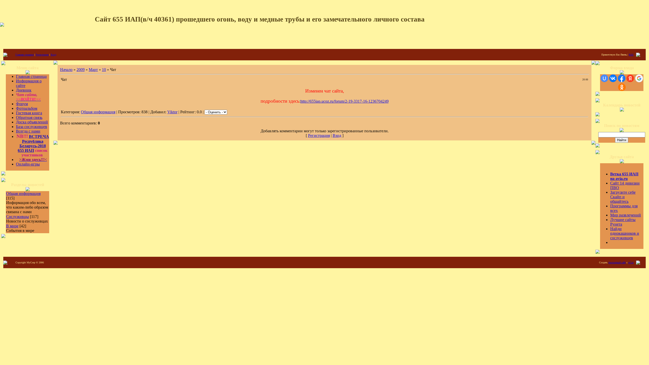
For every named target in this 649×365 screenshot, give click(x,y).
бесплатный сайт (617, 262)
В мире (12, 226)
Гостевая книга (29, 113)
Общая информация (23, 193)
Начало (66, 69)
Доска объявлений (32, 122)
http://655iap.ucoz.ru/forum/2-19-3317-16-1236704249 (344, 101)
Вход (53, 54)
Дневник (23, 90)
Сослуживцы (17, 216)
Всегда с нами (28, 131)
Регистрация (42, 54)
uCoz (631, 262)
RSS (631, 54)
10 (104, 69)
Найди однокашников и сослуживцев (624, 233)
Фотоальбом (26, 108)
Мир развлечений (625, 215)
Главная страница (24, 54)
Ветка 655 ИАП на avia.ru (624, 176)
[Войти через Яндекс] (630, 78)
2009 (81, 69)
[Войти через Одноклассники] (622, 87)
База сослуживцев (31, 126)
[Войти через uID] (604, 78)
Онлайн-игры (28, 164)
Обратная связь (29, 117)
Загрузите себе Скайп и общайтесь (623, 197)
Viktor (172, 112)
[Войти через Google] (639, 78)
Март (93, 69)
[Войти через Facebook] (621, 78)
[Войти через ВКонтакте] (613, 78)
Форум (22, 104)
